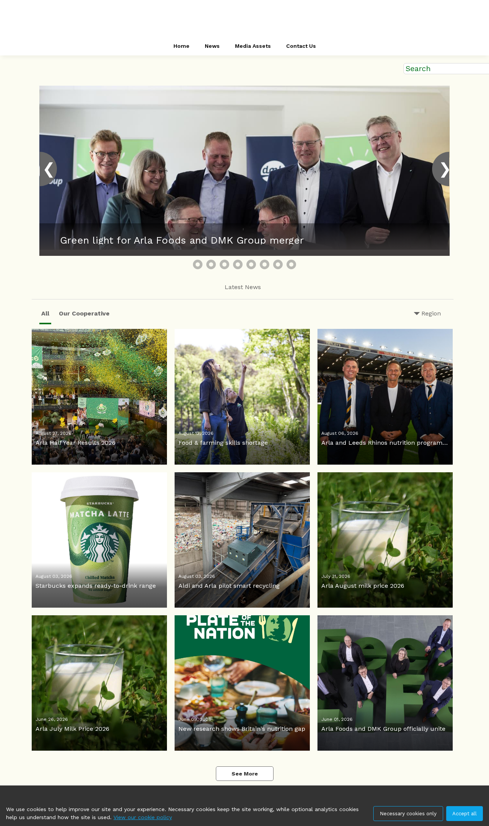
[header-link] (244, 19)
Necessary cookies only (408, 813)
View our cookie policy (142, 817)
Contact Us (301, 46)
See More (245, 774)
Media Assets (253, 46)
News (212, 46)
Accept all (464, 813)
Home (181, 46)
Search (418, 69)
